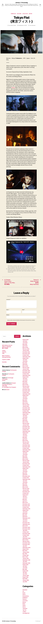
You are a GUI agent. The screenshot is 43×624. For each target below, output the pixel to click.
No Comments (32, 25)
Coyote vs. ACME (6, 359)
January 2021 (26, 443)
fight (16, 267)
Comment (8, 299)
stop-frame (32, 269)
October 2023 (26, 392)
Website (7, 314)
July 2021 (25, 434)
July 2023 (25, 397)
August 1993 (25, 564)
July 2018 (25, 480)
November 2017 (26, 491)
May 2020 (25, 456)
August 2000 (26, 549)
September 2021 (26, 431)
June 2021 (25, 435)
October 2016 (26, 507)
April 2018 (25, 485)
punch (11, 269)
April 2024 (25, 383)
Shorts (24, 606)
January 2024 (26, 387)
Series (24, 605)
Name (7, 309)
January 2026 (26, 350)
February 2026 (26, 349)
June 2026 (25, 342)
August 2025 (25, 358)
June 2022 (25, 417)
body (18, 265)
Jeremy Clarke (13, 25)
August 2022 (25, 414)
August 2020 (25, 451)
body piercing (28, 265)
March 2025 (25, 366)
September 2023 (26, 393)
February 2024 (26, 386)
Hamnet (7, 389)
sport (29, 269)
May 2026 (25, 344)
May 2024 (25, 381)
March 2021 (25, 440)
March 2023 (25, 403)
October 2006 (26, 535)
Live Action (25, 13)
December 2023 (26, 389)
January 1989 (26, 580)
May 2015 (25, 515)
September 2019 (26, 466)
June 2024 (25, 380)
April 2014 (25, 516)
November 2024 (26, 372)
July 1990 (25, 573)
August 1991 (25, 570)
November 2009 (26, 529)
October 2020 (26, 448)
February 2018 (26, 488)
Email (23, 309)
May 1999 (25, 553)
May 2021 (25, 437)
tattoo (32, 270)
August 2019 (25, 468)
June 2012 (25, 521)
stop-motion (19, 270)
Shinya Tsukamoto (16, 269)
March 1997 (25, 556)
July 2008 (25, 530)
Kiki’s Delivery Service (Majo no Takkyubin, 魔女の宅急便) (7, 347)
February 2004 (26, 541)
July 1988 (25, 581)
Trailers (24, 611)
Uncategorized (26, 613)
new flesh (27, 268)
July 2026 (25, 341)
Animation (13, 13)
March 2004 (25, 539)
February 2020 (26, 460)
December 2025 (26, 352)
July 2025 (25, 359)
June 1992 (25, 567)
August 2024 (25, 376)
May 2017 (25, 499)
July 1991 (25, 572)
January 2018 (26, 490)
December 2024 (26, 370)
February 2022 (26, 423)
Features (19, 13)
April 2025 (25, 364)
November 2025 (26, 353)
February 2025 (26, 367)
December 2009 (26, 527)
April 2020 (25, 457)
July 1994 (25, 561)
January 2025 (26, 369)
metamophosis (18, 268)
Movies (30, 13)
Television (25, 608)
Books (24, 592)
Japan (33, 267)
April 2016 (25, 513)
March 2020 (25, 459)
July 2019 (25, 470)
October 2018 (26, 477)
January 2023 (26, 406)
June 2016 (25, 511)
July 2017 (25, 496)
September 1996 (26, 560)
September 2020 (26, 449)
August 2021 (25, 432)
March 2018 (25, 487)
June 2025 (25, 361)
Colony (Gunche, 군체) (4, 352)
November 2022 (26, 409)
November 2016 (26, 505)
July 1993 (25, 566)
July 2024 (25, 378)
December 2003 (26, 542)
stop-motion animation (26, 270)
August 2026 (25, 339)
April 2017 (25, 501)
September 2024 (26, 375)
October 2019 (26, 465)
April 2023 (25, 401)
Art (23, 591)
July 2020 (25, 452)
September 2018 (26, 479)
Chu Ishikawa (12, 267)
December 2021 (26, 426)
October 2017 (26, 493)
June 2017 (25, 497)
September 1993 (26, 563)
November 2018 (26, 476)
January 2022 (26, 425)
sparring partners (24, 269)
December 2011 (26, 522)
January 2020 (26, 462)
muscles (23, 268)
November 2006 (26, 533)
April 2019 (25, 474)
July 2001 (25, 546)
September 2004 (26, 538)
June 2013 (25, 519)
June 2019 (25, 471)
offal (30, 268)
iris (30, 267)
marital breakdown (11, 268)
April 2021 (25, 439)
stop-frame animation (12, 270)
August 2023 (25, 395)
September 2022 (26, 412)
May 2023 (25, 400)
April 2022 (25, 420)
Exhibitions (25, 597)
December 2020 (26, 445)
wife (12, 272)
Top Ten (24, 610)
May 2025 (25, 362)
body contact (22, 265)
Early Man (4, 362)
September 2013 (26, 518)
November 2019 (26, 463)
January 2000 (26, 552)
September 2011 (26, 524)
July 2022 (25, 415)
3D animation (10, 265)
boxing (32, 265)
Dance (24, 594)
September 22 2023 (23, 25)
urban (35, 270)
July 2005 (25, 536)
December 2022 (26, 407)
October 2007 (26, 532)
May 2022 (25, 418)
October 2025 (26, 355)
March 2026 (25, 347)
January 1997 (26, 558)
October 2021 (26, 429)
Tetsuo (13, 87)
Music (24, 603)
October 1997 (26, 555)
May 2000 (25, 550)
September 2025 (26, 356)
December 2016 (26, 504)
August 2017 (25, 494)
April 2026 (25, 345)
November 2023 (26, 390)
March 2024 (25, 384)
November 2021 (26, 428)
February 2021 (26, 442)
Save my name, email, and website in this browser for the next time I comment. (21, 320)
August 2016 (25, 510)
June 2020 (25, 454)
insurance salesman (26, 267)
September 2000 (26, 547)
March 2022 (25, 421)
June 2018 (25, 482)
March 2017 (25, 502)
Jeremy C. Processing (21, 2)
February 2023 (26, 404)
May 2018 (25, 483)
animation (15, 265)
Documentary (26, 596)
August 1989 (25, 577)
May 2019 (25, 473)
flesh (19, 267)
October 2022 (26, 411)
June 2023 (25, 398)
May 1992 (25, 569)
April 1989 (25, 578)
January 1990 (26, 575)
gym (21, 267)
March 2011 (25, 525)
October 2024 (26, 373)
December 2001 (26, 544)
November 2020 (26, 446)
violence (9, 272)
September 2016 (26, 508)
